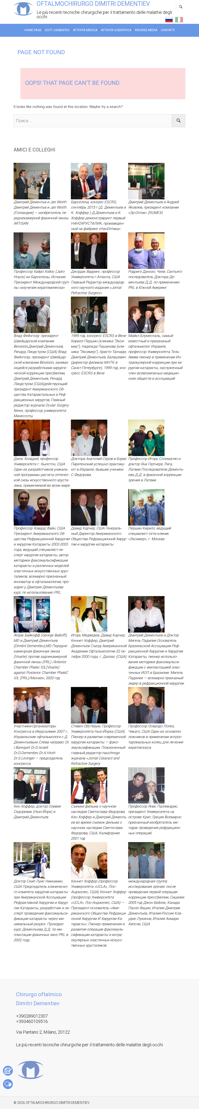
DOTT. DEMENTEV (57, 30)
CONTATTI (168, 30)
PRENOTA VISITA (7, 1070)
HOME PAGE (33, 30)
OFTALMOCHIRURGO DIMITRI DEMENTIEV (93, 3)
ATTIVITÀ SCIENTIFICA (116, 30)
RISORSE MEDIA (146, 30)
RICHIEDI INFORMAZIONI (7, 1084)
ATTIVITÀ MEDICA (85, 30)
